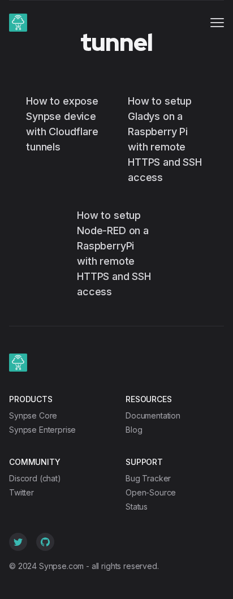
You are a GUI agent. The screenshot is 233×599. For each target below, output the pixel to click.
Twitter (21, 492)
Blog (134, 429)
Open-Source (151, 492)
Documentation (153, 415)
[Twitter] (18, 542)
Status (137, 506)
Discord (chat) (35, 478)
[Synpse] (18, 23)
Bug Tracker (148, 478)
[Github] (45, 542)
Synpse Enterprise (42, 429)
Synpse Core (33, 415)
